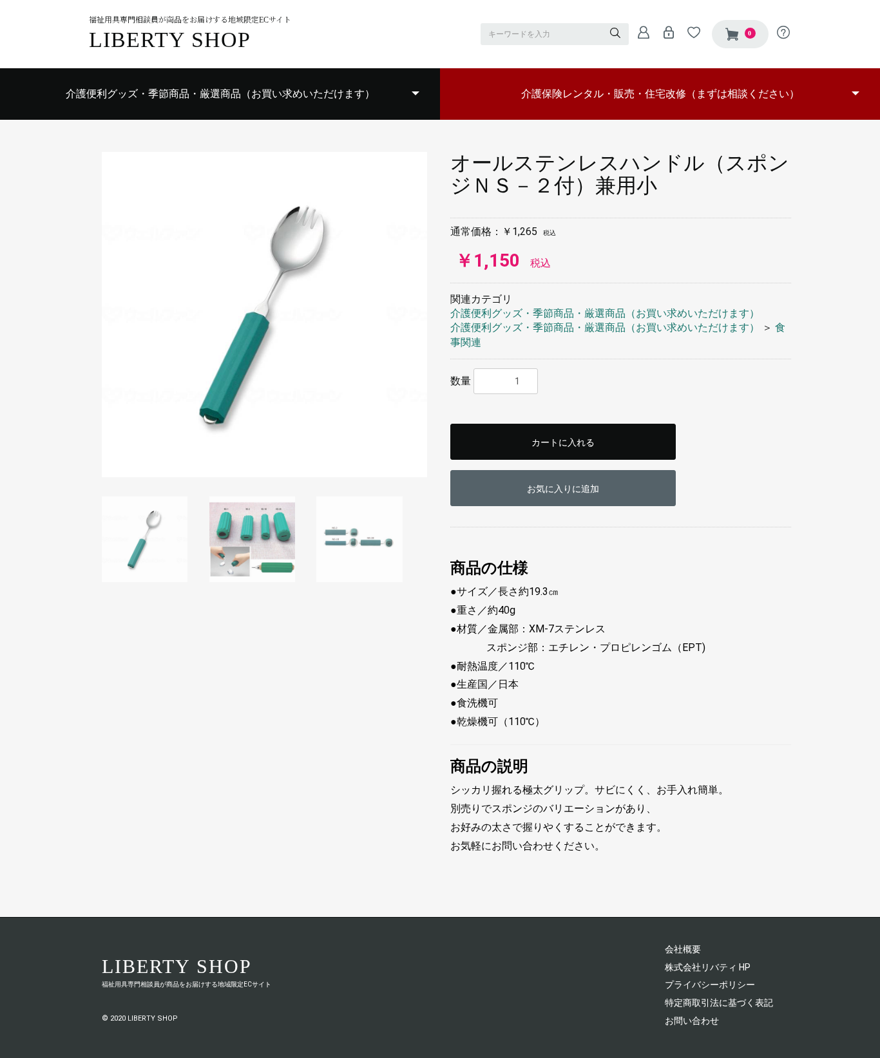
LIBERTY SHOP (170, 40)
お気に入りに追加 (563, 489)
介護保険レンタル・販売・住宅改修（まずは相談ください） (660, 94)
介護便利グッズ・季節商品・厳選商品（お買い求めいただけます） (220, 94)
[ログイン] (665, 32)
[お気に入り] (690, 32)
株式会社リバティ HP (708, 967)
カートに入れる (563, 442)
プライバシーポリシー (710, 984)
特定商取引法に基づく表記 (719, 1002)
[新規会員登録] (640, 32)
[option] (264, 314)
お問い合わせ (692, 1020)
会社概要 (683, 949)
